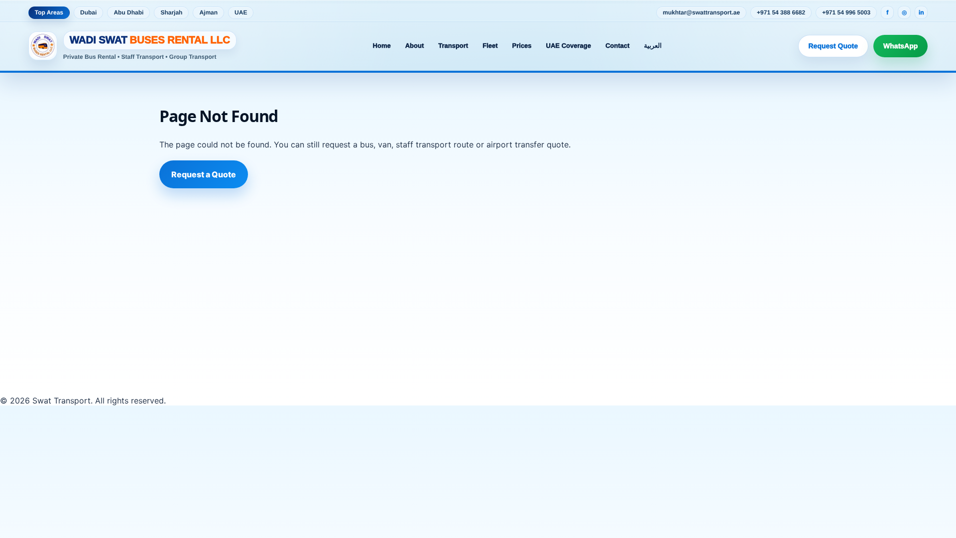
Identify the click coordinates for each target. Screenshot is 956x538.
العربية (653, 45)
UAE (241, 12)
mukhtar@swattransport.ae (701, 12)
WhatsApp (900, 46)
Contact (617, 45)
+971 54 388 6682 (781, 12)
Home (382, 45)
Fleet (489, 45)
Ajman (208, 12)
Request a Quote (203, 174)
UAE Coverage (568, 45)
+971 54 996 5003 (846, 12)
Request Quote (833, 46)
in (921, 12)
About (414, 45)
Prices (522, 45)
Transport (453, 45)
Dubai (88, 12)
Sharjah (171, 12)
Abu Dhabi (128, 12)
